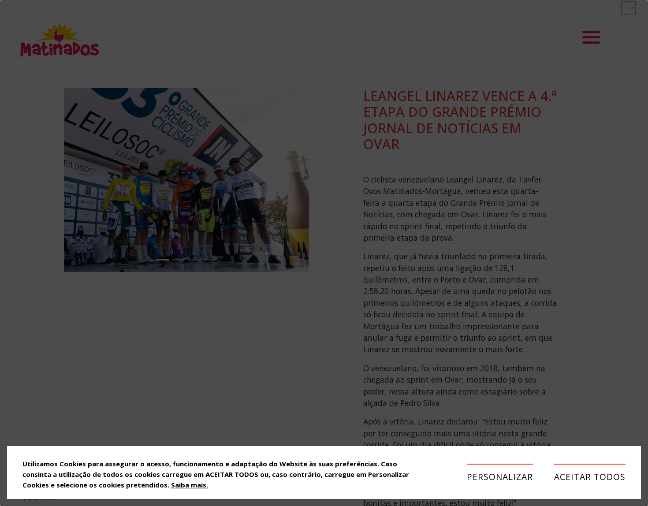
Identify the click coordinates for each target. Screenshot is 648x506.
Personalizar (500, 477)
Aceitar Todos (590, 477)
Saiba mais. (189, 484)
